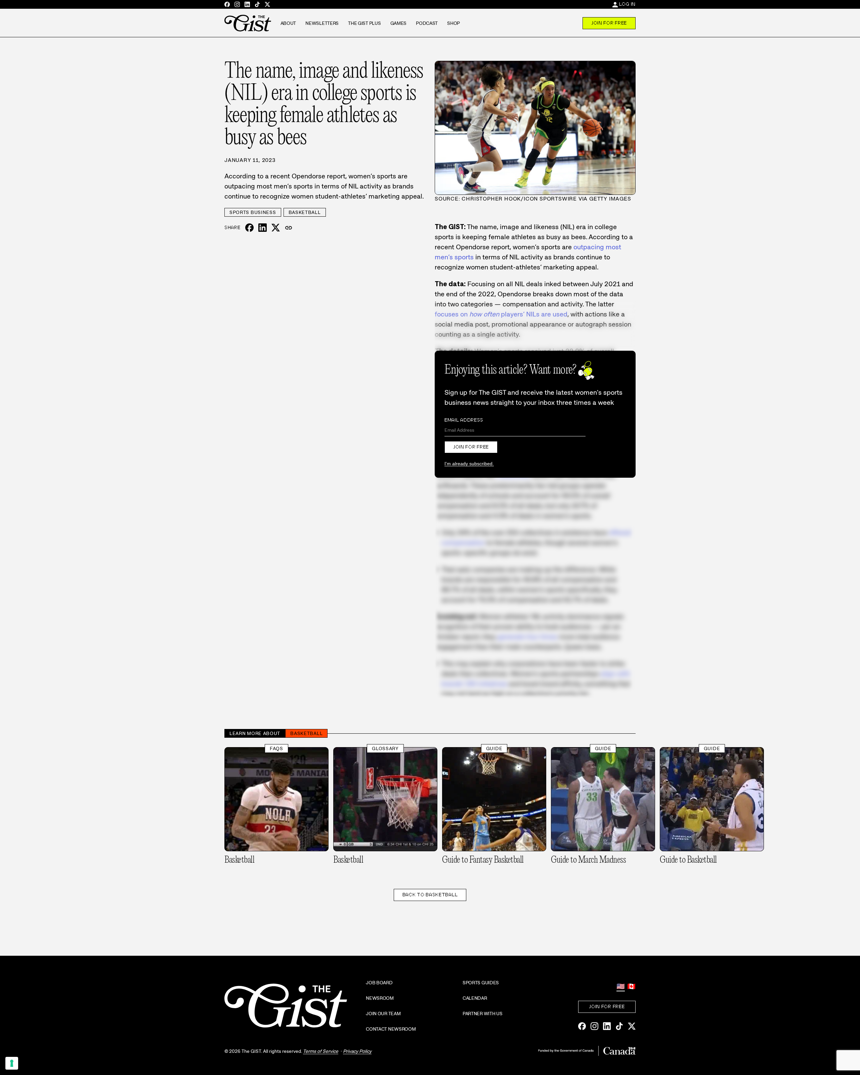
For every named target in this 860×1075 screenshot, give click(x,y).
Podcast (427, 23)
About (288, 23)
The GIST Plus (364, 23)
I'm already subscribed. (469, 463)
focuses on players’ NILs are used (501, 314)
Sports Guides (481, 983)
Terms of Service (320, 1051)
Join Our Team (383, 1013)
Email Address (463, 420)
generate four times (527, 636)
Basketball (305, 212)
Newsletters (322, 23)
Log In (627, 4)
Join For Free (609, 23)
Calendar (475, 998)
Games (398, 23)
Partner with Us (483, 1013)
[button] (289, 228)
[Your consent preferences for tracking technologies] (11, 1063)
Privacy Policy (357, 1051)
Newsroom (380, 998)
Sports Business (252, 212)
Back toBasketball (430, 894)
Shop (453, 23)
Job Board (379, 983)
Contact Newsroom (391, 1029)
